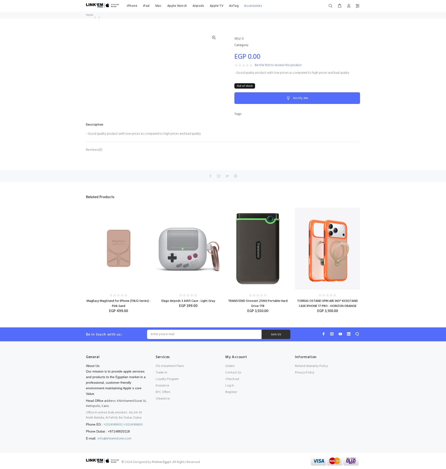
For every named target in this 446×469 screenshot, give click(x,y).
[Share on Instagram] (219, 176)
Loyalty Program (167, 379)
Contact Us (233, 372)
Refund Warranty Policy (311, 366)
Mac (158, 6)
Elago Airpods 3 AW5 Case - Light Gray (188, 301)
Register (231, 392)
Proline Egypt (161, 462)
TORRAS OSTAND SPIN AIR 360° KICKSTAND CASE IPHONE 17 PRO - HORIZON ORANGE (327, 303)
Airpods (198, 6)
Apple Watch (177, 6)
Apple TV (216, 6)
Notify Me (300, 98)
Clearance (163, 398)
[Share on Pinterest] (236, 176)
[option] (118, 256)
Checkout (232, 379)
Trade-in (161, 372)
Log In (229, 385)
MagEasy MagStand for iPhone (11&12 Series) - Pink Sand (118, 303)
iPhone (132, 6)
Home (89, 15)
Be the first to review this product (278, 65)
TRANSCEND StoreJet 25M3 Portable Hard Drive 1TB (258, 303)
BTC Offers (163, 392)
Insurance (162, 385)
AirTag (234, 6)
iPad (146, 6)
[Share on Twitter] (227, 176)
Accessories (253, 6)
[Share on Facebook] (210, 176)
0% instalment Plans (170, 366)
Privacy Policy (304, 372)
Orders (230, 366)
